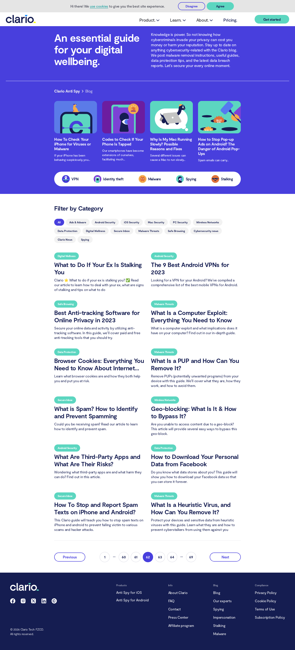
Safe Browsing (176, 230)
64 (172, 557)
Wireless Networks (207, 222)
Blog (216, 593)
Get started (272, 19)
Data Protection (67, 230)
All (59, 222)
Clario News (65, 239)
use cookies (99, 6)
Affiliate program (181, 625)
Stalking (219, 625)
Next (225, 557)
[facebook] (12, 602)
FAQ (171, 601)
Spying (85, 239)
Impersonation (224, 617)
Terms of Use (265, 609)
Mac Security (156, 222)
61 (135, 557)
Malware (219, 634)
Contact (174, 609)
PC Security (180, 222)
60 (124, 557)
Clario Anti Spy (67, 91)
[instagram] (23, 602)
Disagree (192, 6)
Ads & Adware (77, 222)
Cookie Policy (265, 601)
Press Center (178, 617)
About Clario (178, 593)
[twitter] (33, 602)
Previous (70, 557)
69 (191, 557)
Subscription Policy (270, 617)
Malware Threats (148, 230)
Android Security (105, 222)
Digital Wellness (95, 230)
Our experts (222, 601)
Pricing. (230, 19)
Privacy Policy (266, 593)
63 (160, 557)
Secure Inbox (122, 230)
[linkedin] (43, 602)
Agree (220, 6)
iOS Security (131, 222)
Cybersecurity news (206, 230)
